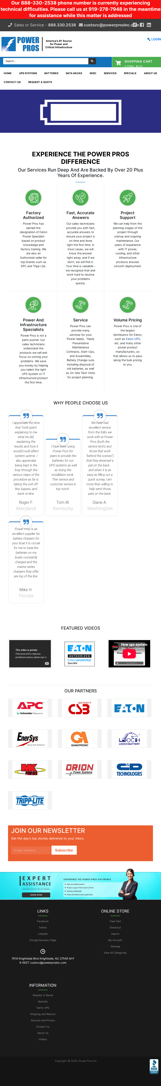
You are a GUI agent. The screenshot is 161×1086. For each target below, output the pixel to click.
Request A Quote (40, 82)
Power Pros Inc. (88, 1060)
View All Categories (115, 952)
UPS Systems (28, 73)
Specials (130, 73)
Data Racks (74, 73)
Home (8, 73)
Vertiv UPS (43, 1007)
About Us (150, 73)
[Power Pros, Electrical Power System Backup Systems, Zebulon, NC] (154, 1070)
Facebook (43, 921)
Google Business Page (43, 940)
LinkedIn (43, 933)
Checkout (115, 927)
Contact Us (12, 82)
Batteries (51, 73)
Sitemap (115, 946)
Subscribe (64, 850)
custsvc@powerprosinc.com (111, 25)
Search (115, 933)
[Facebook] (142, 25)
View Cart (115, 921)
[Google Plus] (135, 25)
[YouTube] (149, 25)
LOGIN (156, 39)
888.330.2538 (62, 25)
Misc (93, 73)
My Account (115, 940)
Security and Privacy (43, 1020)
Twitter (43, 927)
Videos (43, 1039)
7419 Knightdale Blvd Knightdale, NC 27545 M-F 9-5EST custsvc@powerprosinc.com (43, 960)
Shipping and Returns (43, 1014)
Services (110, 73)
